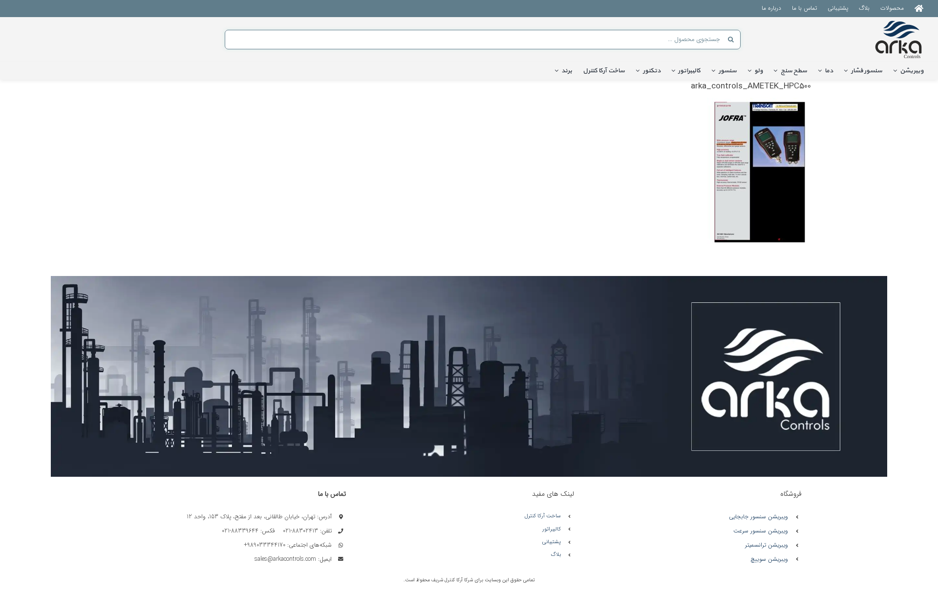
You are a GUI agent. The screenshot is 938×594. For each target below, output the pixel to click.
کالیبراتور (551, 529)
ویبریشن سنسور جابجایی (758, 516)
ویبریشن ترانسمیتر (766, 545)
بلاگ (556, 555)
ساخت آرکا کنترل (543, 516)
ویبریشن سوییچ (769, 559)
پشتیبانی (551, 542)
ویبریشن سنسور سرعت (760, 530)
